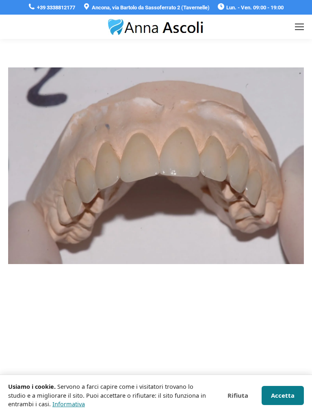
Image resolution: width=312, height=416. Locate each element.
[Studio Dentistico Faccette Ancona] (156, 165)
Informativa (68, 404)
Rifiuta (238, 395)
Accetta (283, 395)
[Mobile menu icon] (299, 26)
